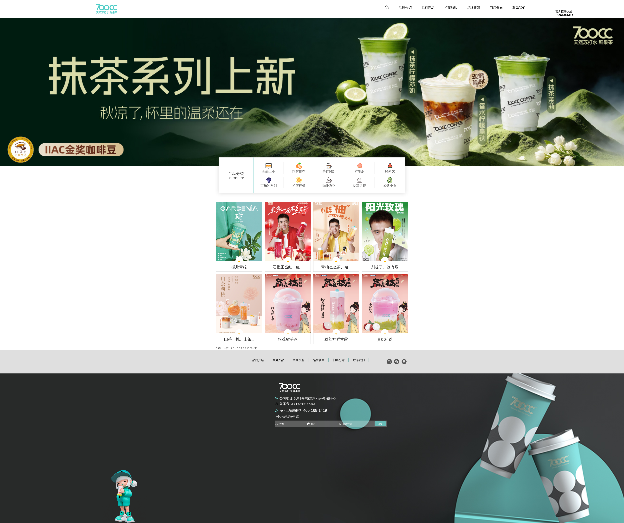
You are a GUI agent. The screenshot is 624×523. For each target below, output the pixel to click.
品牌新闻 (473, 7)
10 (248, 348)
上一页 (225, 348)
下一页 (253, 348)
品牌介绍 (405, 7)
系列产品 (428, 7)
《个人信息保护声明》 (288, 416)
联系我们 (519, 7)
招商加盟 (450, 7)
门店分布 (496, 7)
